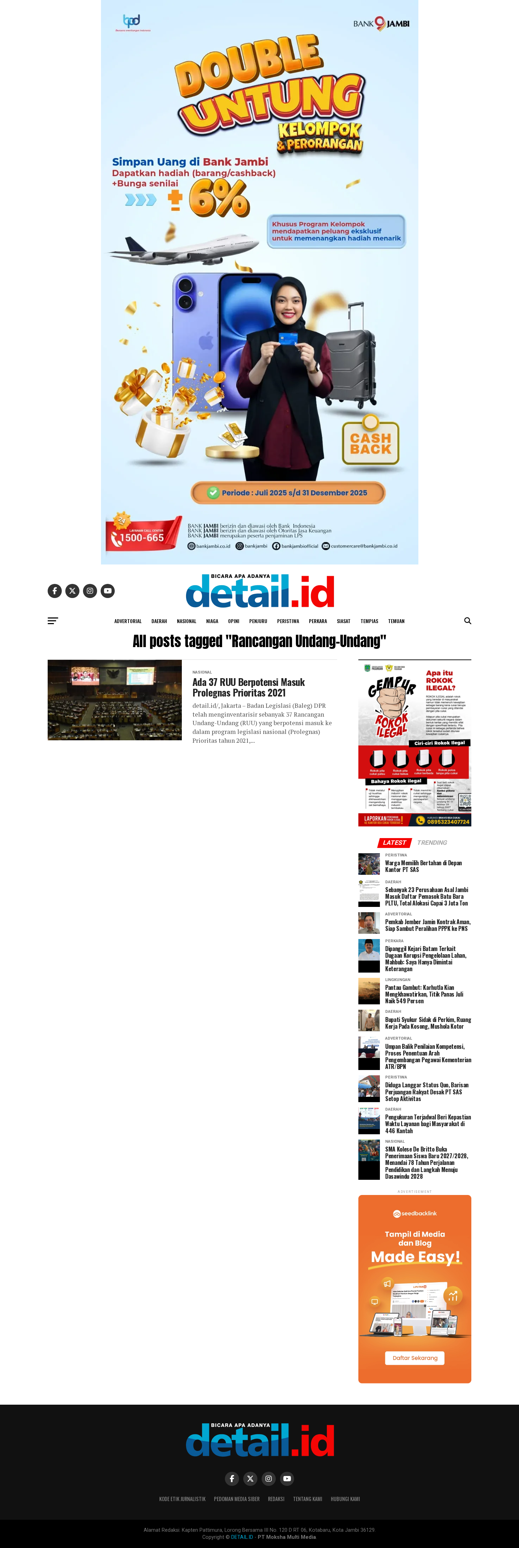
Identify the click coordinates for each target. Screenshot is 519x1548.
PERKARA (318, 620)
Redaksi (276, 1498)
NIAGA (212, 620)
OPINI (233, 620)
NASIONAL (186, 620)
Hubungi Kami (345, 1498)
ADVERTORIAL (128, 620)
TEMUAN (396, 620)
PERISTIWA (288, 620)
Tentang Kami (307, 1498)
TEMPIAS (369, 620)
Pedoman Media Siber (237, 1498)
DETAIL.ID (242, 1537)
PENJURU (258, 620)
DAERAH (159, 620)
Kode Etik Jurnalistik (182, 1498)
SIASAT (344, 620)
